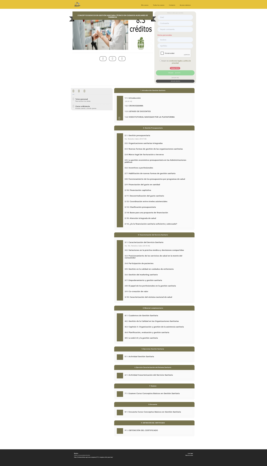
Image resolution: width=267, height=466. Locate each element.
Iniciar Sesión (175, 81)
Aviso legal (190, 453)
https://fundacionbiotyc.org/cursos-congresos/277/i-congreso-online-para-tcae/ (93, 457)
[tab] (73, 91)
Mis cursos (144, 5)
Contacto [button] (172, 5)
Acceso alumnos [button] (185, 5)
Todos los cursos (158, 5)
